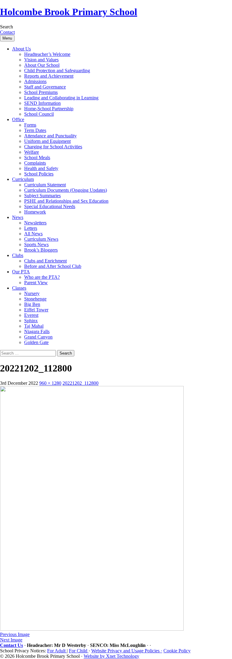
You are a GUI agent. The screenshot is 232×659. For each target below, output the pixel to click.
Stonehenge (35, 298)
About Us (21, 48)
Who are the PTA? (42, 277)
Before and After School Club (52, 266)
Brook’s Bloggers (41, 249)
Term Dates (35, 130)
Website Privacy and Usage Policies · (126, 650)
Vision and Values (41, 59)
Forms (30, 124)
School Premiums (41, 92)
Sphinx (31, 320)
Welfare (31, 152)
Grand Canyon (38, 336)
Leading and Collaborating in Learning (61, 97)
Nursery (32, 293)
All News (33, 233)
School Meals (37, 157)
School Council (39, 114)
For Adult (57, 650)
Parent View (36, 282)
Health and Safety (41, 168)
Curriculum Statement (45, 184)
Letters (30, 228)
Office (18, 119)
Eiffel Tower (36, 309)
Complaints (35, 163)
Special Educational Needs (49, 206)
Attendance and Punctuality (50, 135)
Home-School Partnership (48, 108)
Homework (35, 211)
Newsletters (35, 222)
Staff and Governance (45, 86)
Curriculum (23, 179)
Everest (31, 315)
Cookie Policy (177, 650)
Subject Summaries (42, 195)
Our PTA (21, 271)
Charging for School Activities (53, 146)
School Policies (38, 173)
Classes (19, 288)
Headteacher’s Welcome (47, 54)
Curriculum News (41, 239)
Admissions (35, 81)
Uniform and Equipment (47, 141)
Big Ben (32, 304)
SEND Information (42, 103)
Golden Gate (36, 342)
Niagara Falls (37, 331)
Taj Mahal (34, 326)
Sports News (36, 244)
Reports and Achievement (48, 76)
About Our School (42, 65)
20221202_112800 (80, 383)
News (17, 217)
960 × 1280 (50, 383)
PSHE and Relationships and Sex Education (66, 201)
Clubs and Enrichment (45, 260)
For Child (79, 650)
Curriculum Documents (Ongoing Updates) (65, 190)
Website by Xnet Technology (111, 656)
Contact (7, 32)
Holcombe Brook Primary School (68, 11)
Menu (7, 38)
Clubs (17, 255)
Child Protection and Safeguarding (57, 70)
